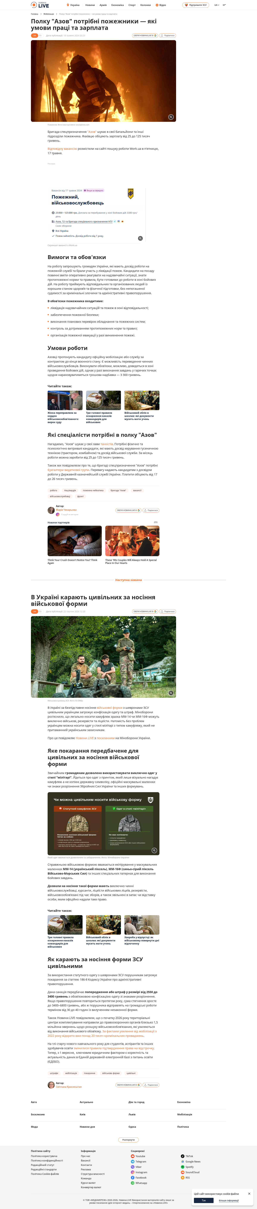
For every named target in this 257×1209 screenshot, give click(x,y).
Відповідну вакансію (62, 149)
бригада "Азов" (118, 490)
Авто (34, 1102)
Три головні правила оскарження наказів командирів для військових (99, 417)
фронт (80, 496)
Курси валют (88, 1182)
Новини (90, 5)
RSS (188, 1177)
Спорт (132, 5)
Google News (193, 1161)
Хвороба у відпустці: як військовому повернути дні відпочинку (141, 940)
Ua (215, 5)
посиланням (106, 738)
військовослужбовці (60, 496)
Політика (183, 1126)
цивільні (131, 1073)
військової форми (109, 708)
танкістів (107, 444)
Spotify (189, 1167)
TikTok (189, 1156)
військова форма (111, 1073)
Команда (86, 1178)
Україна (74, 5)
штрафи (54, 1073)
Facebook (141, 1177)
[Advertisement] (102, 172)
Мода (34, 1126)
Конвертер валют (91, 1187)
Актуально (86, 1102)
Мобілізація (49, 14)
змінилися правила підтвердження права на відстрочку (114, 1048)
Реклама (86, 1169)
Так (204, 1200)
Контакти (86, 1165)
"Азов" (92, 132)
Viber (139, 1167)
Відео (162, 5)
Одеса (132, 1126)
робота (53, 490)
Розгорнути (128, 1139)
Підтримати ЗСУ (198, 5)
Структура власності (93, 1174)
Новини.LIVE (85, 738)
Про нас (85, 1156)
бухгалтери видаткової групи (68, 470)
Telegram (141, 1161)
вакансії (137, 490)
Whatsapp (141, 1183)
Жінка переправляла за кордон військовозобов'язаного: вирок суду (63, 417)
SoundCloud (192, 1172)
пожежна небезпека (93, 490)
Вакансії (85, 1160)
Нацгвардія (70, 490)
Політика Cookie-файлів (45, 1174)
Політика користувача (44, 1156)
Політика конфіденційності (47, 1160)
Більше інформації (229, 1200)
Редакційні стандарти (44, 1169)
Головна (34, 14)
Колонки (145, 5)
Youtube (140, 1156)
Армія (103, 5)
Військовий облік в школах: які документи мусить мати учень (139, 416)
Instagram (141, 1172)
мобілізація (71, 1073)
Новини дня (87, 1126)
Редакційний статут (42, 1165)
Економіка (117, 5)
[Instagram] (57, 514)
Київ (82, 1114)
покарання (89, 1073)
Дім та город (136, 1102)
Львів (131, 1114)
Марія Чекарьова (66, 509)
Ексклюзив (38, 1114)
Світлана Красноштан (69, 1086)
